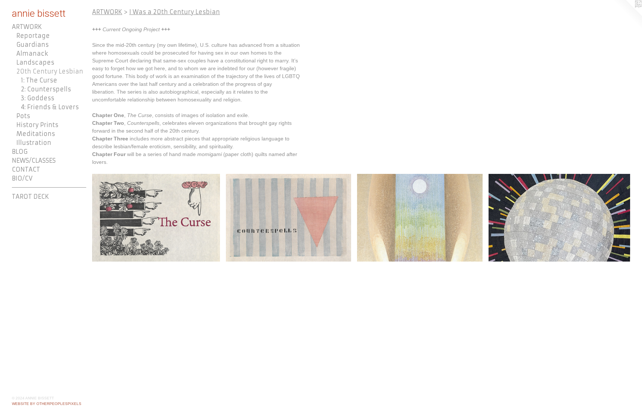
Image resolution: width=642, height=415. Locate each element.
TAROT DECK (30, 196)
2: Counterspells (46, 89)
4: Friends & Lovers (50, 107)
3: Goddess (37, 98)
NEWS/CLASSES (34, 160)
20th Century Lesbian (49, 71)
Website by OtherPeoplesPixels (46, 404)
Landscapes (35, 62)
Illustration (33, 142)
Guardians (32, 44)
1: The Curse (39, 80)
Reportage (33, 35)
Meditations (35, 133)
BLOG (19, 151)
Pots (23, 116)
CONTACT (26, 169)
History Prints (37, 125)
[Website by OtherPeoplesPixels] (627, 15)
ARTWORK (27, 26)
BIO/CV (22, 178)
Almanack (32, 53)
